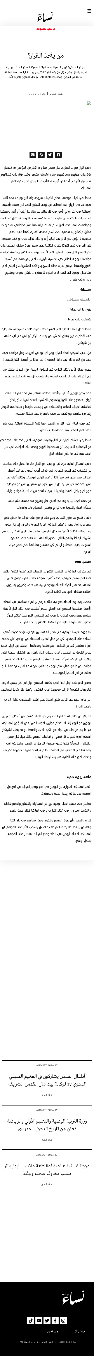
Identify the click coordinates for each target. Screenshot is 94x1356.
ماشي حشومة (45, 28)
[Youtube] (38, 1320)
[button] (58, 155)
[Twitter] (47, 1320)
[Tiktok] (30, 1320)
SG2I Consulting (26, 1342)
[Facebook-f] (55, 1320)
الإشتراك (80, 1331)
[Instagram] (63, 1320)
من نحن (52, 1331)
